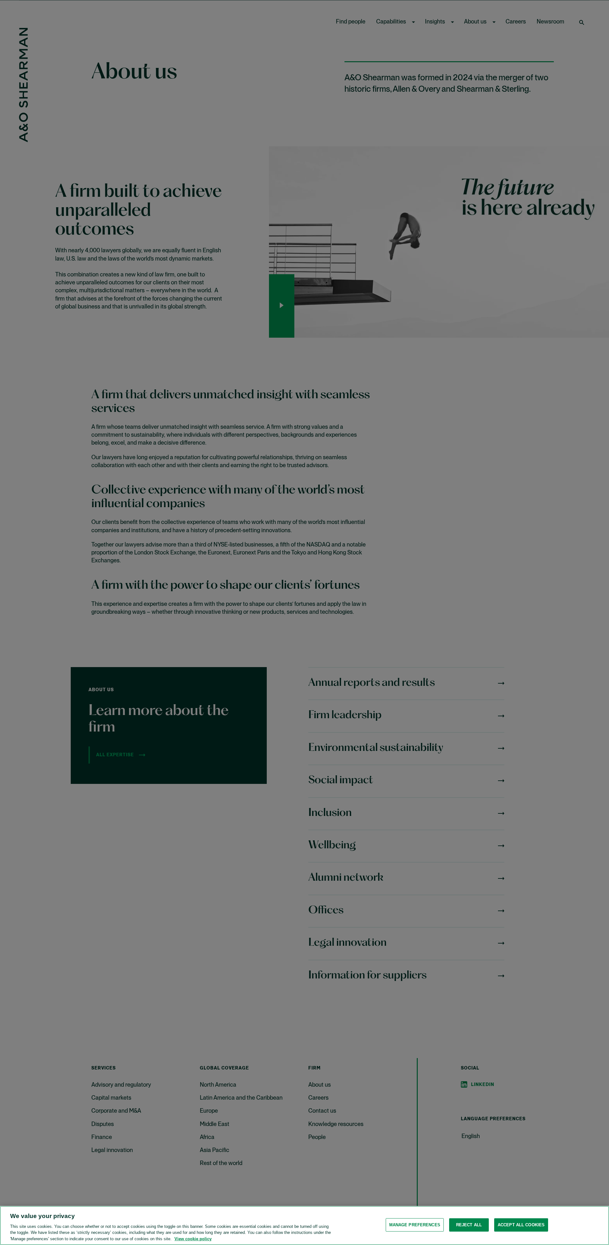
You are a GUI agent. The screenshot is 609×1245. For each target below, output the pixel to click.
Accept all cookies (521, 1224)
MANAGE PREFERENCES (414, 1224)
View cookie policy (193, 1238)
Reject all (469, 1224)
